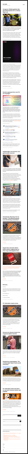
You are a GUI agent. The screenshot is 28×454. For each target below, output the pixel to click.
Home (3, 444)
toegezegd (5, 401)
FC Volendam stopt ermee (10, 303)
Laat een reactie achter (9, 147)
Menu (24, 4)
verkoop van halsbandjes (17, 120)
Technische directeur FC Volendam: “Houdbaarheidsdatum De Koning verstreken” (11, 218)
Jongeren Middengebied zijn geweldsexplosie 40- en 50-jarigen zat (11, 10)
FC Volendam (8, 328)
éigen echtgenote (10, 180)
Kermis (8, 357)
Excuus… (5, 284)
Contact (4, 447)
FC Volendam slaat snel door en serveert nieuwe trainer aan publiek (12, 390)
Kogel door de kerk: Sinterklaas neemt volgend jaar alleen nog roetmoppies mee (11, 249)
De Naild (5, 4)
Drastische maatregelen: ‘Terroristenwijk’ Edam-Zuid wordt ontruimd (12, 363)
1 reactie (11, 328)
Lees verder (4, 278)
